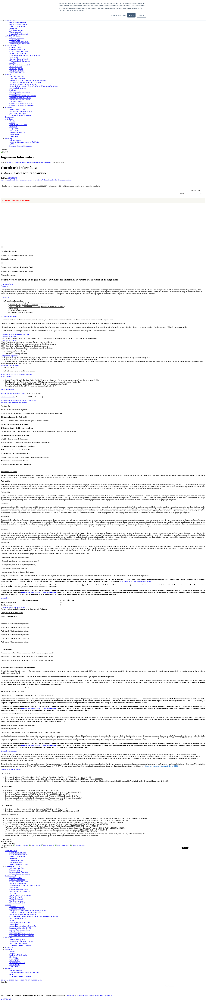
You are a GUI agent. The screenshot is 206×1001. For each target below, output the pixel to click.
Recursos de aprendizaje (9, 316)
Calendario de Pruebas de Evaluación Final (56, 180)
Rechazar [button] (141, 15)
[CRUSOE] (191, 988)
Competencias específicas (9, 356)
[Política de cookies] (76, 995)
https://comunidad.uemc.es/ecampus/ (13, 393)
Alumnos (10, 162)
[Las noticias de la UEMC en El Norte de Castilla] (140, 988)
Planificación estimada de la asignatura (14, 402)
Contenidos (5, 297)
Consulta (4, 150)
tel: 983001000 (6, 999)
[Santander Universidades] (199, 988)
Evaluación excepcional (9, 751)
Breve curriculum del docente (11, 770)
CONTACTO (15, 980)
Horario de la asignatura (18, 180)
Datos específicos (7, 284)
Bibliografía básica (7, 376)
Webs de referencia (7, 389)
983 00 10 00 (12, 178)
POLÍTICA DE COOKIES (102, 995)
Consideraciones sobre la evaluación (13, 607)
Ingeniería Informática (43, 162)
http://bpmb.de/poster (8, 397)
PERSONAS (23, 980)
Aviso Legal (71, 995)
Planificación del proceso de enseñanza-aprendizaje (18, 400)
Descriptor (4, 286)
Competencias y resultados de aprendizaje (15, 334)
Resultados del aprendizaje (10, 365)
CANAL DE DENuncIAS (35, 980)
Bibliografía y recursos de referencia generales (16, 374)
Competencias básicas (8, 336)
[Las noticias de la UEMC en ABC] (161, 988)
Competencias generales (9, 340)
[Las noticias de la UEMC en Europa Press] (182, 988)
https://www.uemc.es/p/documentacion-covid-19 (38, 592)
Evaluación (4, 598)
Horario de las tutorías (34, 180)
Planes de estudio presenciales (25, 162)
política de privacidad (84, 995)
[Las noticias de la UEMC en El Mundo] (170, 988)
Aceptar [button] (131, 15)
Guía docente (5, 180)
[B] (6, 847)
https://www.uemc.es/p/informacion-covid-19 (135, 581)
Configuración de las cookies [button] (117, 15)
